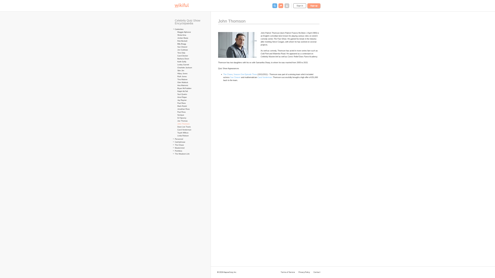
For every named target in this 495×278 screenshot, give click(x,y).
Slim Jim (180, 71)
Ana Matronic (182, 85)
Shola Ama (181, 35)
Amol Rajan (182, 97)
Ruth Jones (182, 76)
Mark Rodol (182, 106)
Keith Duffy (181, 62)
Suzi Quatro (182, 94)
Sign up (313, 6)
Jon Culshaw (182, 50)
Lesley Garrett (183, 65)
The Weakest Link (182, 154)
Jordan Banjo (182, 38)
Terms (288, 272)
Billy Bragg (181, 44)
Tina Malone (182, 79)
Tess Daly (181, 53)
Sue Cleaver (182, 47)
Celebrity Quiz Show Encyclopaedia (188, 22)
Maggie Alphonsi (184, 32)
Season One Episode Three (245, 74)
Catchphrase (180, 142)
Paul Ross (181, 112)
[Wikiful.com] (182, 5)
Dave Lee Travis (184, 127)
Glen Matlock (182, 82)
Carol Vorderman (184, 130)
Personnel (179, 139)
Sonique (180, 115)
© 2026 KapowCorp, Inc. (227, 272)
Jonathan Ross (183, 109)
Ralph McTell (182, 91)
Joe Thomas (182, 121)
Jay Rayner (182, 100)
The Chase (179, 145)
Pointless (178, 151)
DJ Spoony (181, 118)
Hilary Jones (182, 73)
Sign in (299, 6)
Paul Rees (181, 103)
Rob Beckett (182, 41)
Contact (317, 272)
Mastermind (179, 148)
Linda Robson (183, 136)
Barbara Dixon (183, 59)
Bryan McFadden (184, 88)
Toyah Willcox (182, 133)
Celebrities (179, 29)
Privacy (304, 272)
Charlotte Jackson (184, 68)
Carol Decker (182, 56)
